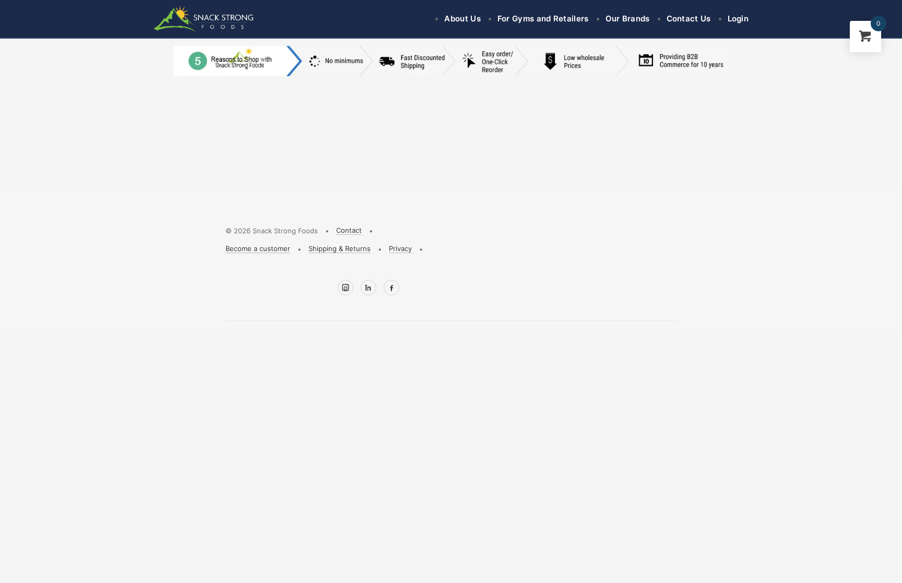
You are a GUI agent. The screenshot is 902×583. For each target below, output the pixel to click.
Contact (349, 230)
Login (738, 18)
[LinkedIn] (368, 287)
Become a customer (257, 249)
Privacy (400, 249)
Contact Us (689, 18)
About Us (462, 18)
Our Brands (628, 18)
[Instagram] (345, 287)
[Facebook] (391, 287)
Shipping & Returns (339, 249)
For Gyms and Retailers (543, 18)
